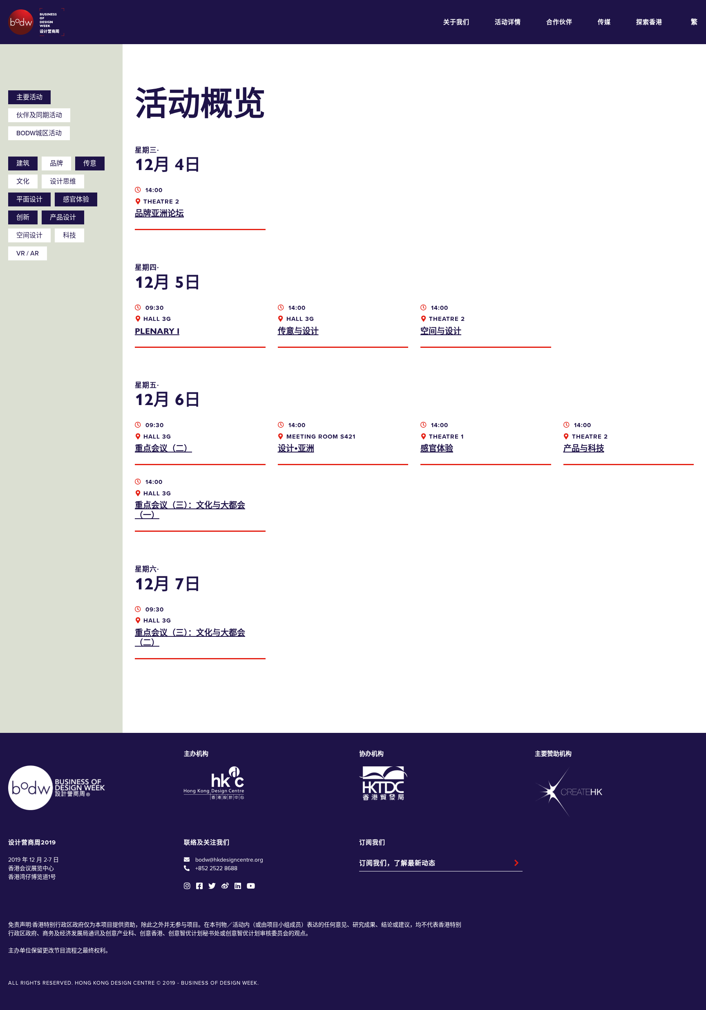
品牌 (56, 163)
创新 (22, 217)
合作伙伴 (559, 22)
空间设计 (29, 235)
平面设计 (29, 199)
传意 (89, 163)
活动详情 (508, 22)
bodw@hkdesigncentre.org (229, 859)
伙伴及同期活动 (39, 115)
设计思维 (63, 181)
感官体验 (76, 199)
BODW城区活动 (39, 133)
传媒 (604, 22)
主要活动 (29, 97)
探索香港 (649, 22)
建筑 (22, 163)
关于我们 (456, 22)
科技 (69, 235)
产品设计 (63, 217)
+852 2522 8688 (216, 868)
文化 (22, 181)
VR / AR (27, 253)
